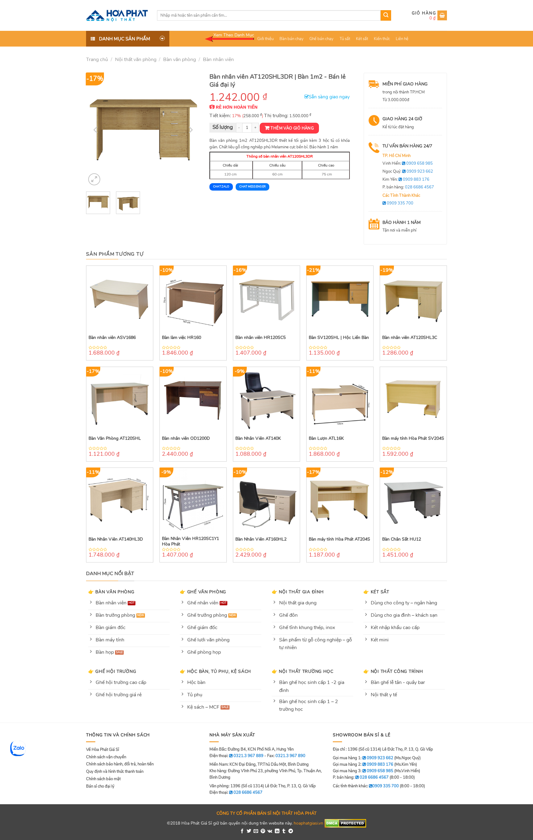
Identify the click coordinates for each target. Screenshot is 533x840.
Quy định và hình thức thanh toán (114, 771)
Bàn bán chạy (291, 38)
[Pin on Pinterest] (263, 831)
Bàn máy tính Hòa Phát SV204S (413, 438)
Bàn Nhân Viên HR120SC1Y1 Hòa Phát (190, 541)
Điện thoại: (235, 792)
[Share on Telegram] (290, 831)
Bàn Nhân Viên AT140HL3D (116, 539)
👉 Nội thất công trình (393, 671)
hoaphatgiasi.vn (308, 823)
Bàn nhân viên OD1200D (186, 438)
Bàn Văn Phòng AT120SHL (115, 438)
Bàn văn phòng (179, 59)
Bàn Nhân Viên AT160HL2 (261, 539)
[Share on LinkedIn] (277, 831)
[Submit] (386, 15)
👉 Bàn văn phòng (111, 592)
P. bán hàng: (408, 187)
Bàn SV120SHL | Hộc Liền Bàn (339, 337)
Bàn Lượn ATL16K (326, 438)
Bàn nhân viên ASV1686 (112, 337)
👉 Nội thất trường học (302, 671)
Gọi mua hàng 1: (363, 758)
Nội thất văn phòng (135, 59)
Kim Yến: (405, 179)
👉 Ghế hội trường (112, 671)
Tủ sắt (345, 38)
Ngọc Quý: (407, 171)
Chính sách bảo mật (103, 779)
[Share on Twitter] (249, 831)
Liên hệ (402, 38)
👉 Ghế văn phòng (203, 592)
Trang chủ (97, 59)
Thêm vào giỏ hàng (292, 128)
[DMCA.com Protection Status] (345, 823)
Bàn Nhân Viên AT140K (258, 438)
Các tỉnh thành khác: (366, 786)
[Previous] (96, 129)
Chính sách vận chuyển (106, 757)
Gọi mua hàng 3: (363, 771)
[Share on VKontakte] (269, 831)
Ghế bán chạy (321, 38)
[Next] (190, 129)
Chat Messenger (252, 186)
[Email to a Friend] (256, 831)
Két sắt (362, 38)
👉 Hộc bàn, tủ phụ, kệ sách (215, 671)
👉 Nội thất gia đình (298, 592)
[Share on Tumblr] (284, 831)
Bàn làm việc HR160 (181, 337)
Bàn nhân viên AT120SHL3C (409, 337)
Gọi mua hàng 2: (363, 764)
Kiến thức (382, 38)
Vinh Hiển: (407, 163)
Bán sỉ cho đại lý (100, 786)
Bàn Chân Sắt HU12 (401, 539)
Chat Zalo (221, 186)
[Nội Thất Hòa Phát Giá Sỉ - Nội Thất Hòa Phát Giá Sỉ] (117, 15)
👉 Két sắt (376, 592)
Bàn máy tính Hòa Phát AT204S (339, 539)
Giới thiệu (265, 38)
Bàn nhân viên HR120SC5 (260, 337)
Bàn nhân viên (218, 59)
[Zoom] (94, 179)
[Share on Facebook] (242, 831)
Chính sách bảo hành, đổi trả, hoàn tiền (120, 764)
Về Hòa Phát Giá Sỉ (102, 749)
